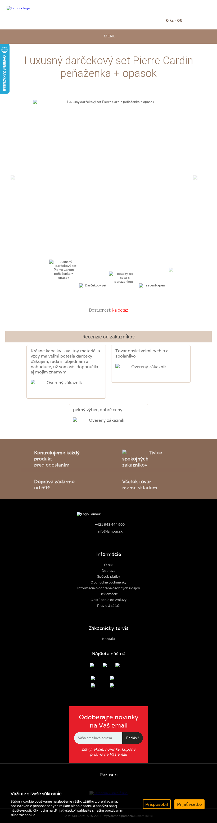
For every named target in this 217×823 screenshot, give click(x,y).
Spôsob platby (108, 576)
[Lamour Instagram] (109, 665)
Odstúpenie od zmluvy (108, 600)
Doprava (108, 570)
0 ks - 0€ (174, 20)
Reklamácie (109, 594)
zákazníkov (142, 459)
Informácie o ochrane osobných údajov (108, 588)
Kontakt (108, 639)
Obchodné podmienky (108, 582)
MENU (109, 35)
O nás (108, 565)
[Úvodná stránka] (33, 8)
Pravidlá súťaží (108, 605)
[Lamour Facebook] (96, 665)
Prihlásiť (132, 738)
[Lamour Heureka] (121, 665)
